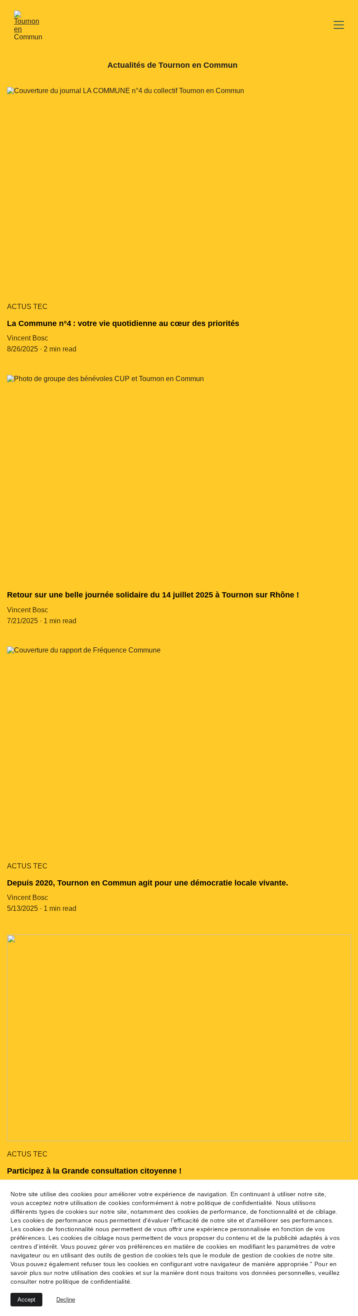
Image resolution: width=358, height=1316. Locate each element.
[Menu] (339, 25)
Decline (65, 1299)
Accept (26, 1299)
